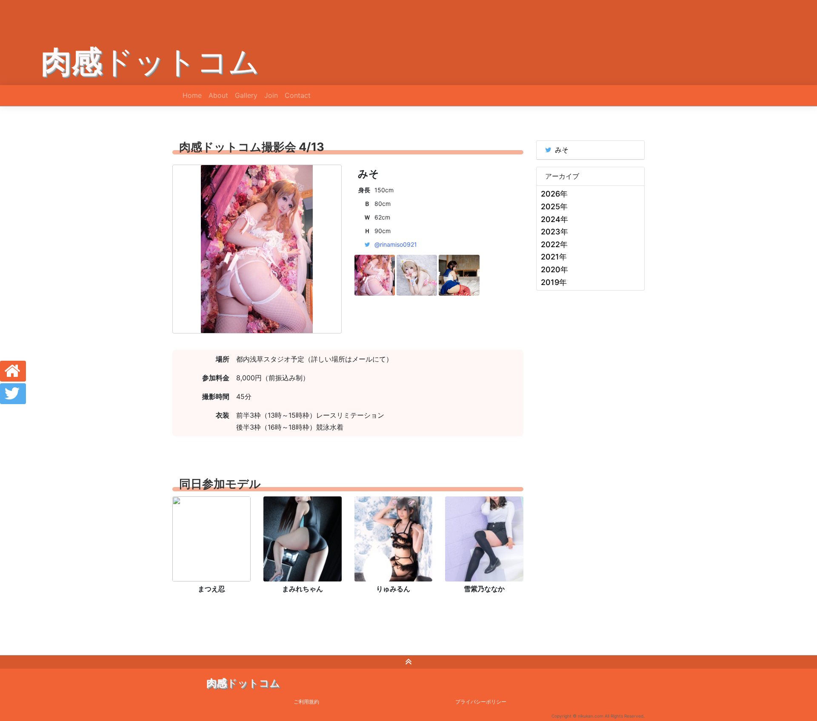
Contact (298, 95)
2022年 (554, 244)
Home (192, 95)
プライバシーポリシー (480, 701)
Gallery (246, 95)
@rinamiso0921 (395, 244)
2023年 (554, 231)
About (218, 95)
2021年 (554, 256)
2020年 (554, 269)
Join (271, 95)
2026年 (554, 193)
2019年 (554, 282)
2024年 (554, 219)
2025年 (554, 206)
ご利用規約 (306, 701)
